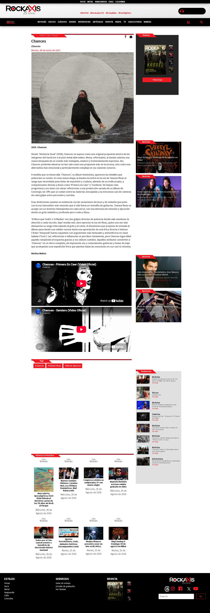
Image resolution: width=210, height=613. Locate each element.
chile (48, 35)
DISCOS (52, 22)
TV (125, 22)
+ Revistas (157, 79)
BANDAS (147, 22)
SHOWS (72, 22)
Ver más (155, 383)
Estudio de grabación (65, 586)
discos (55, 35)
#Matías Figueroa (73, 366)
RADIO (118, 22)
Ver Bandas (61, 589)
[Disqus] (82, 410)
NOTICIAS (42, 22)
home (42, 35)
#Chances (39, 366)
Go (200, 596)
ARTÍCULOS (98, 22)
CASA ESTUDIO (135, 22)
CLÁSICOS (62, 22)
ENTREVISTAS (84, 22)
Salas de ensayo (63, 583)
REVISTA (109, 22)
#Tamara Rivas (54, 366)
